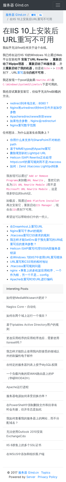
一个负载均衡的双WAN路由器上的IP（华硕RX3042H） (30, 376)
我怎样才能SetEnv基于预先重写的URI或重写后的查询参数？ (36, 242)
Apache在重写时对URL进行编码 (31, 279)
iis (40, 15)
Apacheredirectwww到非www (31, 116)
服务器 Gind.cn (16, 5)
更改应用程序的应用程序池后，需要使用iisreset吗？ (32, 340)
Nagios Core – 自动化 (21, 306)
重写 (33, 15)
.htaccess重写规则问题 (25, 266)
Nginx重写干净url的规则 (26, 231)
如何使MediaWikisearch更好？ (26, 297)
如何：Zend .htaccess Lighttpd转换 (34, 166)
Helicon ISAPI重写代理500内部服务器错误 (35, 251)
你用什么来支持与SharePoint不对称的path (35, 142)
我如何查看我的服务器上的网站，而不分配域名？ (32, 420)
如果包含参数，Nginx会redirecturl (33, 121)
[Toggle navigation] (58, 5)
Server (30, 477)
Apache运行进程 (17, 387)
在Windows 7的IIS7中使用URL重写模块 (36, 257)
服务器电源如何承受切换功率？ (26, 396)
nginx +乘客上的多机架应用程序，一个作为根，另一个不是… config (36, 273)
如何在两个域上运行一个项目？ (26, 315)
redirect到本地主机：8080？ (29, 103)
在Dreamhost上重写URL (26, 226)
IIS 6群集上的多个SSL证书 (23, 445)
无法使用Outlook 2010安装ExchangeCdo (24, 434)
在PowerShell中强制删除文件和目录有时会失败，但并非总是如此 (31, 407)
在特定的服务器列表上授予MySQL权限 (31, 364)
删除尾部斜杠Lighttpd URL (28, 153)
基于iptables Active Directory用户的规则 (32, 327)
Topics (45, 472)
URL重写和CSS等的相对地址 (29, 261)
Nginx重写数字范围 (23, 125)
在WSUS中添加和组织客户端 (25, 454)
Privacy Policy (47, 477)
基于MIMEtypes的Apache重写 (30, 148)
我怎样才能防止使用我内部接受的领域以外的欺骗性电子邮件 (32, 353)
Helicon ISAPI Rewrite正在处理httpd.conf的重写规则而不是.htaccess (35, 160)
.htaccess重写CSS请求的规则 (30, 235)
